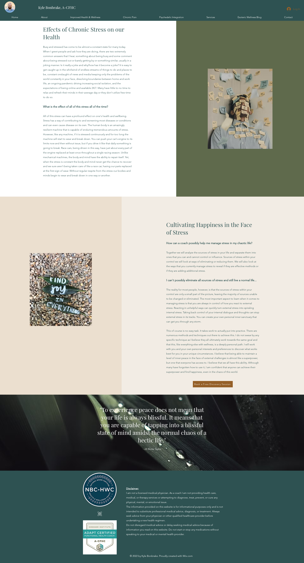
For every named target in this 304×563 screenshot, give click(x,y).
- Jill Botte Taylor (152, 448)
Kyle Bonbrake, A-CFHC (57, 7)
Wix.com (188, 555)
